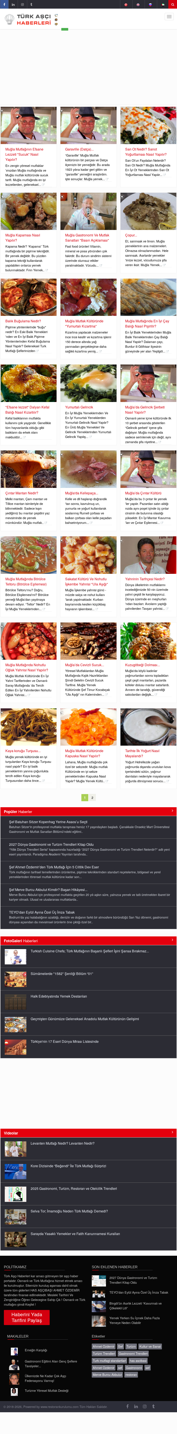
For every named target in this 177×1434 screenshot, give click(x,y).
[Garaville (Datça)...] (88, 125)
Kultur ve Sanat (150, 1346)
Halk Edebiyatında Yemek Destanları (59, 996)
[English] (138, 4)
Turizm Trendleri (104, 1353)
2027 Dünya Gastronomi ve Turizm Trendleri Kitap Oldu (51, 844)
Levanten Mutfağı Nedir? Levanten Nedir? (63, 1143)
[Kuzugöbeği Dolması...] (148, 641)
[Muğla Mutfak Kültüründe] (88, 297)
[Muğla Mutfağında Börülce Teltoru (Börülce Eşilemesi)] (29, 555)
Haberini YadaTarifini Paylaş (26, 1317)
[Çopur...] (148, 211)
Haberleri (21, 940)
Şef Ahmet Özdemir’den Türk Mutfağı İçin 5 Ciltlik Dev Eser (54, 866)
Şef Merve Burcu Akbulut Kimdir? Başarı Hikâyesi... (48, 889)
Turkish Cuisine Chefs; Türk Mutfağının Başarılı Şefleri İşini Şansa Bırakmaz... (90, 950)
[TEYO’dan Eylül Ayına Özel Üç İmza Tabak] (99, 1294)
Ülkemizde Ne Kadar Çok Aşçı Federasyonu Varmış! (45, 1378)
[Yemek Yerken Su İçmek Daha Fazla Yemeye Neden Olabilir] (99, 1321)
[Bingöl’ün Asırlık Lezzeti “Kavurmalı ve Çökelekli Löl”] (99, 1306)
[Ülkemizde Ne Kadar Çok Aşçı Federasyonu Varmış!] (14, 1379)
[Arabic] (162, 4)
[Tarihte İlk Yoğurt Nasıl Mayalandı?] (148, 727)
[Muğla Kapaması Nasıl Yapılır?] (29, 211)
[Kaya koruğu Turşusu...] (29, 727)
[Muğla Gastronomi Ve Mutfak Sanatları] (88, 211)
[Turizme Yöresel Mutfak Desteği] (14, 1392)
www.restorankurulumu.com (60, 1406)
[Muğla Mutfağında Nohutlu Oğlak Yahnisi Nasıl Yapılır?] (29, 641)
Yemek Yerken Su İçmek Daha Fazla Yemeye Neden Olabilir (134, 1320)
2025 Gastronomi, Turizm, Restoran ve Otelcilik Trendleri (74, 1188)
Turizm (131, 1346)
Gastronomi (134, 1367)
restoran (131, 1374)
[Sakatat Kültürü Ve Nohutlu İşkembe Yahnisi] (88, 555)
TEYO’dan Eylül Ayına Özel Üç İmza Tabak (42, 912)
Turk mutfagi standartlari (109, 1360)
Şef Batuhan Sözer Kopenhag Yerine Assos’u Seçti (48, 821)
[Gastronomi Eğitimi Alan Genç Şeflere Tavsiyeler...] (14, 1364)
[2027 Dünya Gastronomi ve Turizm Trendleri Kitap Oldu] (99, 1281)
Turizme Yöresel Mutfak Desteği (46, 1390)
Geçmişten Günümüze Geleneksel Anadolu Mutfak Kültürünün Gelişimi (85, 1018)
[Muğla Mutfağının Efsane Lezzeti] (29, 125)
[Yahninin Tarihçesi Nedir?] (148, 555)
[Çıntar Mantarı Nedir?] (29, 469)
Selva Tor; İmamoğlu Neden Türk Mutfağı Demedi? (69, 1211)
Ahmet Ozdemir (103, 1346)
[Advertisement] (88, 72)
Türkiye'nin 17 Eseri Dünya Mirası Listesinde (65, 1041)
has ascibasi (138, 1360)
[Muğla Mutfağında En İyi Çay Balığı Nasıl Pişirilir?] (148, 297)
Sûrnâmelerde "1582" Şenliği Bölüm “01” (62, 973)
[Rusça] (150, 4)
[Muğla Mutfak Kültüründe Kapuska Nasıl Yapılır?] (88, 727)
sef (120, 1367)
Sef (120, 1346)
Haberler (18, 811)
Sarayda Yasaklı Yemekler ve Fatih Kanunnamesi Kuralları (75, 1233)
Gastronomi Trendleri (133, 1353)
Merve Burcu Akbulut (107, 1374)
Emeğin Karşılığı (36, 1350)
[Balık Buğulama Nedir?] (29, 297)
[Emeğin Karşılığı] (14, 1351)
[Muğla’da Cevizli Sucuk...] (88, 641)
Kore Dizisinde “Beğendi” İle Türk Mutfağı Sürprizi (68, 1165)
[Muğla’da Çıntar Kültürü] (148, 469)
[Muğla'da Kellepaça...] (88, 469)
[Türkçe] (125, 4)
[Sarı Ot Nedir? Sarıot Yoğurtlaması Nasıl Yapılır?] (148, 125)
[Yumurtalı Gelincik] (88, 383)
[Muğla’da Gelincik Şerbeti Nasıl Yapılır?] (148, 383)
